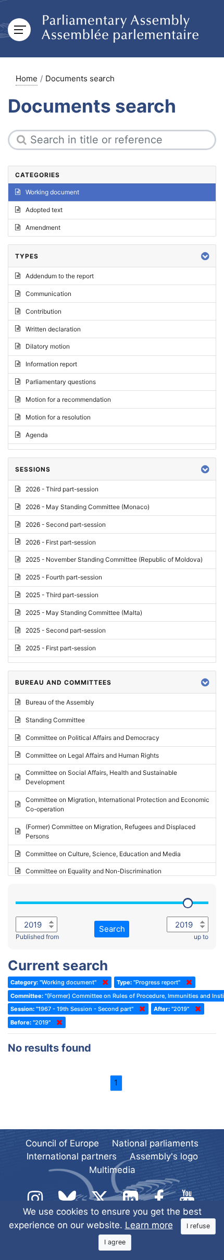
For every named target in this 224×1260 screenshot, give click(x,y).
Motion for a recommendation (68, 399)
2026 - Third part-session (62, 489)
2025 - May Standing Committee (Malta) (84, 612)
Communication (48, 294)
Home (27, 78)
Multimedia (112, 1170)
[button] (205, 256)
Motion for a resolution (58, 417)
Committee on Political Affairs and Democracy (92, 738)
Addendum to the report (60, 276)
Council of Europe (62, 1143)
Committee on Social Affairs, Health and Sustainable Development (101, 777)
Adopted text (44, 210)
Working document (52, 192)
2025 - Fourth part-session (64, 577)
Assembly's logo (164, 1156)
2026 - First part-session (61, 542)
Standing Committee (55, 720)
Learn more (149, 1225)
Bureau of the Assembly (60, 702)
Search (112, 929)
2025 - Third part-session (62, 595)
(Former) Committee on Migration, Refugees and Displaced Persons (110, 831)
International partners (72, 1156)
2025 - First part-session (61, 648)
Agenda (37, 435)
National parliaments (155, 1143)
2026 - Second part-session (66, 524)
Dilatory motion (48, 346)
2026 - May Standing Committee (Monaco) (88, 507)
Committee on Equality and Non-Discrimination (93, 871)
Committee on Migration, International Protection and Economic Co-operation (117, 804)
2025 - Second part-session (66, 630)
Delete (103, 982)
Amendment (43, 227)
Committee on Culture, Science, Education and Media (103, 854)
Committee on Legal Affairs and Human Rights (92, 755)
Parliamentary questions (61, 382)
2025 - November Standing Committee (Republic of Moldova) (114, 559)
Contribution (43, 311)
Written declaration (53, 329)
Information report (51, 364)
